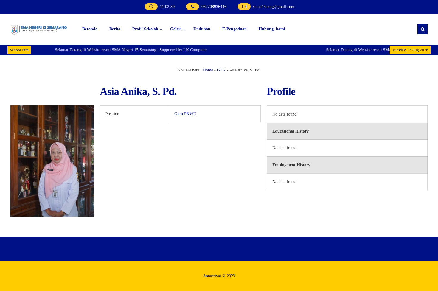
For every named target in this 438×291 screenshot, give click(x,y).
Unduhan (201, 29)
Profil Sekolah (145, 29)
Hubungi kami (272, 29)
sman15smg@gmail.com (273, 6)
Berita (114, 29)
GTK (221, 70)
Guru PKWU (185, 114)
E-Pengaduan (234, 29)
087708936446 (213, 6)
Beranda (89, 29)
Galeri (175, 29)
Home (208, 70)
